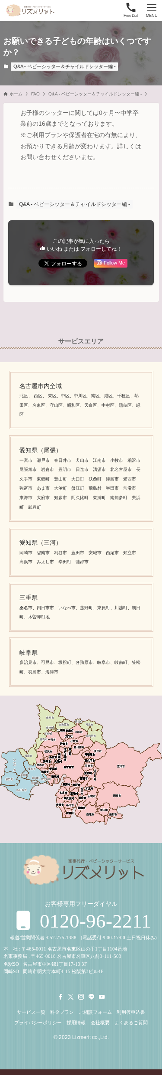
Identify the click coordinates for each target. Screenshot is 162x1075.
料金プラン (62, 1012)
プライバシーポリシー (38, 1022)
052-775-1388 (61, 937)
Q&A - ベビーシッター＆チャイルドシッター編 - (64, 66)
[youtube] (102, 997)
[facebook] (60, 997)
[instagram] (81, 997)
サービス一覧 (31, 1012)
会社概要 (100, 1022)
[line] (91, 997)
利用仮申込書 (131, 1012)
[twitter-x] (71, 997)
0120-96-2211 (93, 921)
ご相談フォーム (95, 1012)
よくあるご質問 (131, 1022)
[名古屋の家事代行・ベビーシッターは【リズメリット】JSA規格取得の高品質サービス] (29, 10)
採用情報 (76, 1022)
